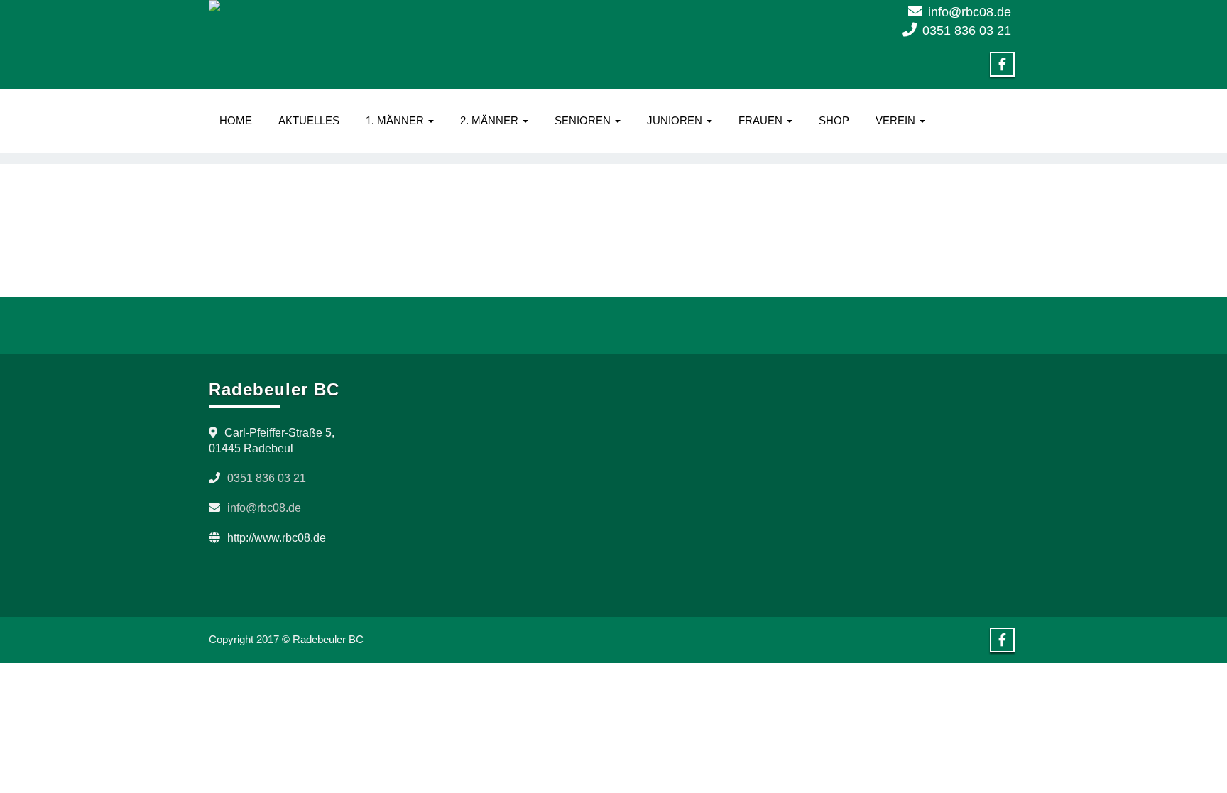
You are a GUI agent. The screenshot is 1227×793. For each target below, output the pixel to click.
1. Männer (396, 120)
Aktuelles (308, 120)
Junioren (676, 120)
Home (235, 120)
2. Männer (490, 120)
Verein (897, 120)
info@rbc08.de (969, 12)
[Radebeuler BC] (406, 5)
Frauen (761, 120)
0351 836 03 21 (966, 30)
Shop (834, 120)
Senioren (584, 120)
